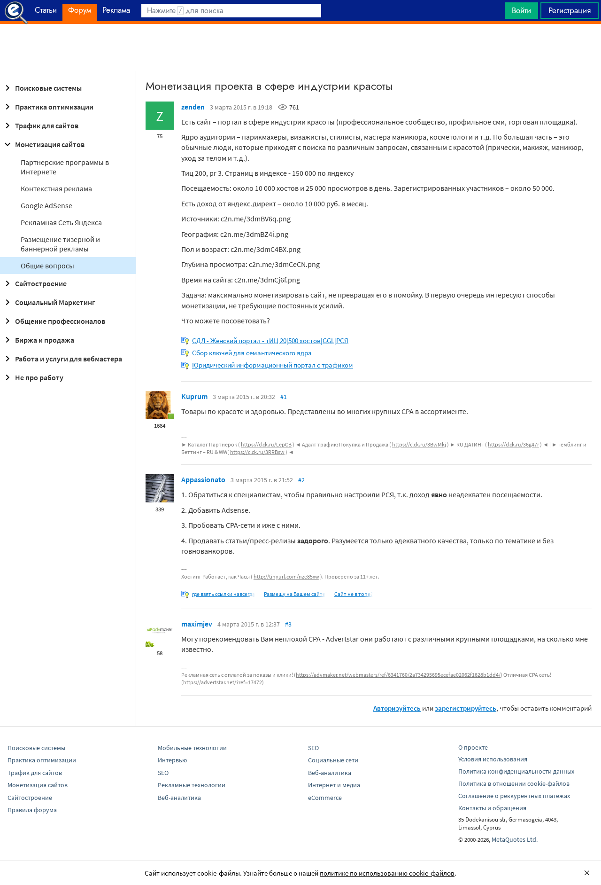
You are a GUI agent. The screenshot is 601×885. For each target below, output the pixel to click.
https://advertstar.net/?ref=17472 (222, 682)
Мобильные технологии (192, 748)
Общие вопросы (47, 265)
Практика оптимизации (54, 106)
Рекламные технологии (191, 785)
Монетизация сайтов (50, 144)
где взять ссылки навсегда (223, 593)
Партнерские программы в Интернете (65, 166)
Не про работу (39, 377)
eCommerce (325, 797)
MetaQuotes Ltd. (515, 839)
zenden (193, 106)
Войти (521, 10)
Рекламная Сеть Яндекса (61, 222)
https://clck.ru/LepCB (266, 444)
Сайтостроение (41, 283)
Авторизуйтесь (397, 708)
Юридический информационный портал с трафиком (272, 364)
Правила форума (32, 810)
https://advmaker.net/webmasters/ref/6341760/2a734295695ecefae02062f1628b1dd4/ (398, 674)
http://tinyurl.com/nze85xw (286, 576)
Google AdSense (46, 205)
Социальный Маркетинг (55, 302)
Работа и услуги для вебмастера (68, 358)
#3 (288, 624)
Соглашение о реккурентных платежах (514, 795)
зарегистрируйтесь (465, 708)
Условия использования (492, 759)
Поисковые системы (48, 88)
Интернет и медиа (334, 785)
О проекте (473, 747)
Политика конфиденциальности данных (516, 771)
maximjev (196, 623)
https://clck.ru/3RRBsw (257, 451)
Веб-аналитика (179, 797)
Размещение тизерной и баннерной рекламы (60, 244)
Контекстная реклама (56, 188)
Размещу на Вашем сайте (294, 593)
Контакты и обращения (492, 808)
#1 (283, 396)
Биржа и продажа (44, 340)
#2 (301, 480)
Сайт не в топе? (353, 593)
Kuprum (194, 396)
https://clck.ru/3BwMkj (419, 444)
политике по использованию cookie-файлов (387, 873)
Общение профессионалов (60, 321)
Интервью (172, 760)
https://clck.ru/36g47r (513, 444)
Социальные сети (333, 760)
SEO (163, 772)
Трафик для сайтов (46, 125)
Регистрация (569, 10)
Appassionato (203, 479)
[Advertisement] (300, 47)
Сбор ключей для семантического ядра (252, 352)
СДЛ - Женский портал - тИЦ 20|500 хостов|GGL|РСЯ (270, 340)
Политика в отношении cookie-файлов (514, 783)
